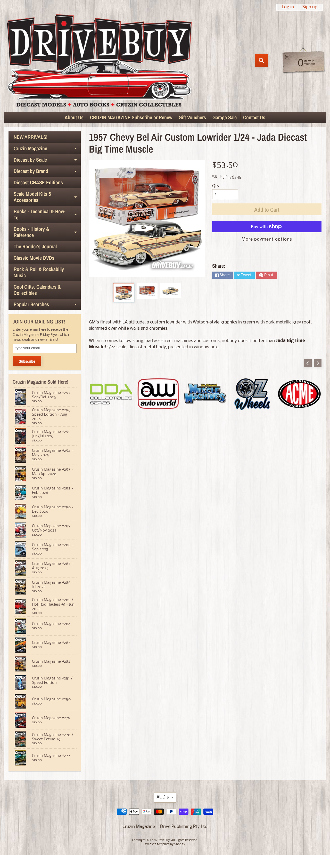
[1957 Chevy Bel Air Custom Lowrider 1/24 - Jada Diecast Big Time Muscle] (123, 292)
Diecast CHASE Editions (38, 182)
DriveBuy (164, 840)
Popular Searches (47, 305)
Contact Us (254, 117)
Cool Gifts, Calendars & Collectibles (37, 289)
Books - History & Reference (47, 232)
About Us (74, 117)
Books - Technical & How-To (47, 215)
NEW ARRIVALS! (30, 136)
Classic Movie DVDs (34, 257)
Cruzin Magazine (47, 149)
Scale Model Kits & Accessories (47, 197)
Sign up (309, 7)
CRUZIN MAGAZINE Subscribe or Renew (131, 117)
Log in (288, 7)
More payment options (267, 239)
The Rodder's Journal (35, 246)
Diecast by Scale (47, 160)
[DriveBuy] (99, 60)
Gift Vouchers (192, 117)
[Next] (317, 363)
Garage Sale (224, 117)
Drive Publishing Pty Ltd (184, 826)
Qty (215, 186)
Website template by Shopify (165, 844)
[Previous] (308, 363)
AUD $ (162, 797)
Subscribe (27, 361)
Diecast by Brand (47, 172)
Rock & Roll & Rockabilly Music (39, 272)
